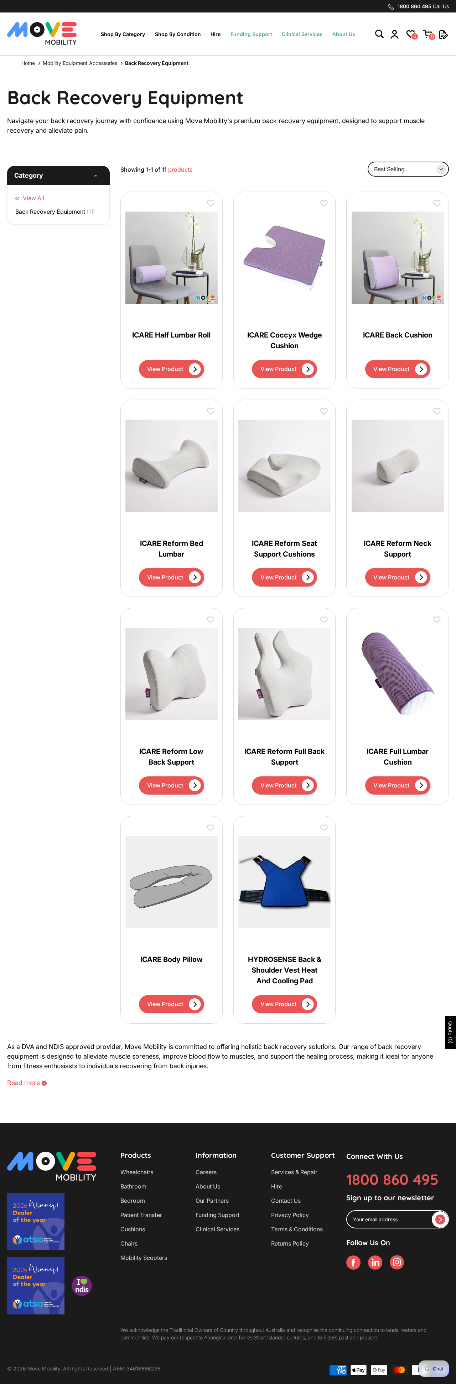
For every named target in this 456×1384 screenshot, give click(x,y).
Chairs (129, 1243)
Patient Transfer (141, 1214)
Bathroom (133, 1186)
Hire (216, 34)
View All (33, 198)
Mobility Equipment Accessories (80, 63)
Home (28, 63)
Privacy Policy (290, 1214)
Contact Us (286, 1200)
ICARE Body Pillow (171, 959)
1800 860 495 (392, 1179)
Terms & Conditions (297, 1229)
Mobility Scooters (143, 1257)
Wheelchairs (136, 1172)
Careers (206, 1172)
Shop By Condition (178, 34)
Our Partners (212, 1200)
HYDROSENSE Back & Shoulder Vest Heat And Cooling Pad (284, 970)
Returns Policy (290, 1243)
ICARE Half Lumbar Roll (171, 335)
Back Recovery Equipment (55, 211)
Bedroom (132, 1200)
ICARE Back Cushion (397, 335)
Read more (23, 1082)
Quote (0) (450, 1032)
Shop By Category (123, 34)
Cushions (132, 1229)
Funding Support (251, 34)
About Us (343, 34)
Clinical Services (302, 34)
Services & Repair (294, 1172)
